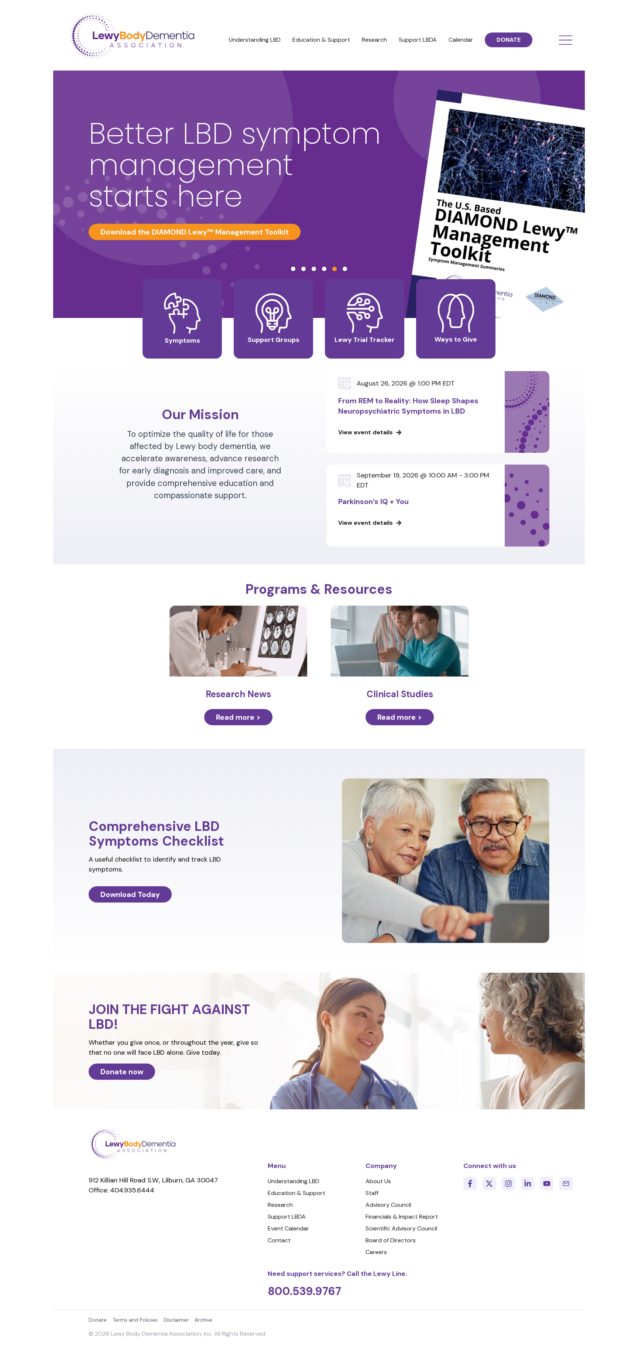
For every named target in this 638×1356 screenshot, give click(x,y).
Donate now (121, 1071)
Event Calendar (288, 1228)
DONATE (509, 40)
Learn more (120, 232)
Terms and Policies (135, 1319)
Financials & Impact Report (402, 1216)
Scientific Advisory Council (401, 1228)
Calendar (461, 40)
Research (374, 40)
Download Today (130, 894)
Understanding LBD (255, 40)
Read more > (238, 717)
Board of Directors (391, 1240)
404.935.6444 (132, 1190)
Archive (203, 1319)
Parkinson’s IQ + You (373, 501)
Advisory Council (388, 1205)
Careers (376, 1252)
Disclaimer (176, 1319)
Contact (279, 1240)
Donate (98, 1319)
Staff (372, 1193)
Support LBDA (418, 40)
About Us (378, 1181)
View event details (365, 432)
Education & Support (321, 40)
